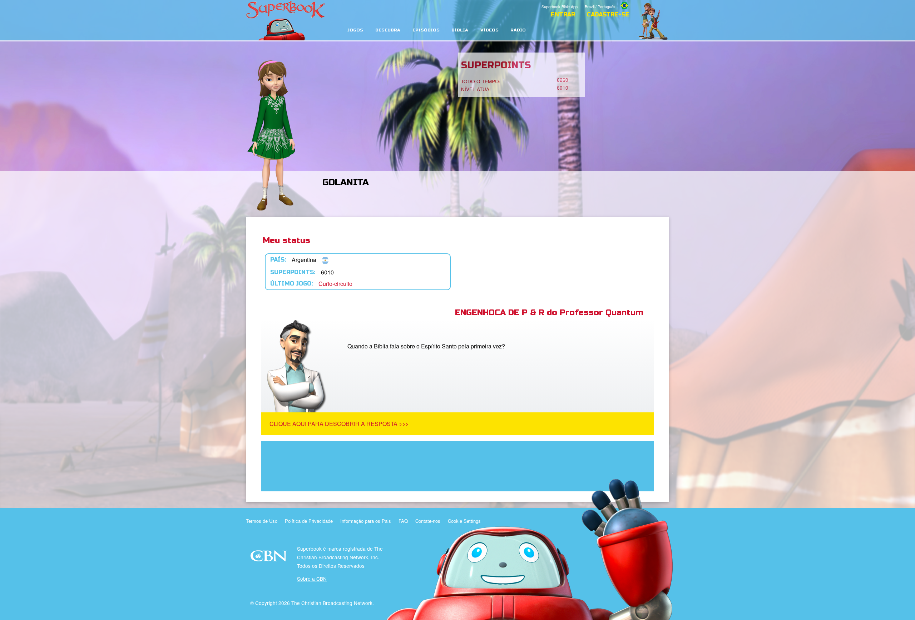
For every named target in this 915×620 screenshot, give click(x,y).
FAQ (403, 520)
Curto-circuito (335, 283)
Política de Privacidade (309, 520)
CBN (269, 558)
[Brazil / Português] (607, 1)
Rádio (518, 30)
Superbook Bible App (559, 6)
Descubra (387, 30)
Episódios (426, 30)
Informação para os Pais (365, 520)
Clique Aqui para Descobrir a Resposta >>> (339, 424)
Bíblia (459, 30)
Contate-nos (427, 520)
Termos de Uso (261, 520)
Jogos (355, 30)
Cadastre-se (608, 15)
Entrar (563, 15)
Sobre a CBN (312, 578)
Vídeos (489, 30)
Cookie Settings (464, 520)
